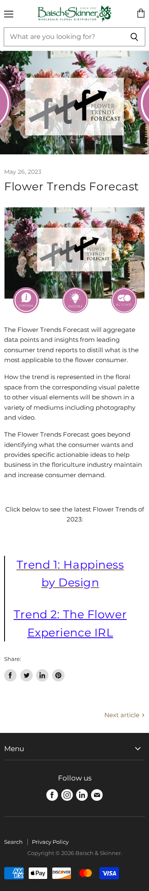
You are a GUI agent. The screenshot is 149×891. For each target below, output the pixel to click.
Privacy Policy (50, 841)
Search (13, 841)
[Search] (134, 36)
